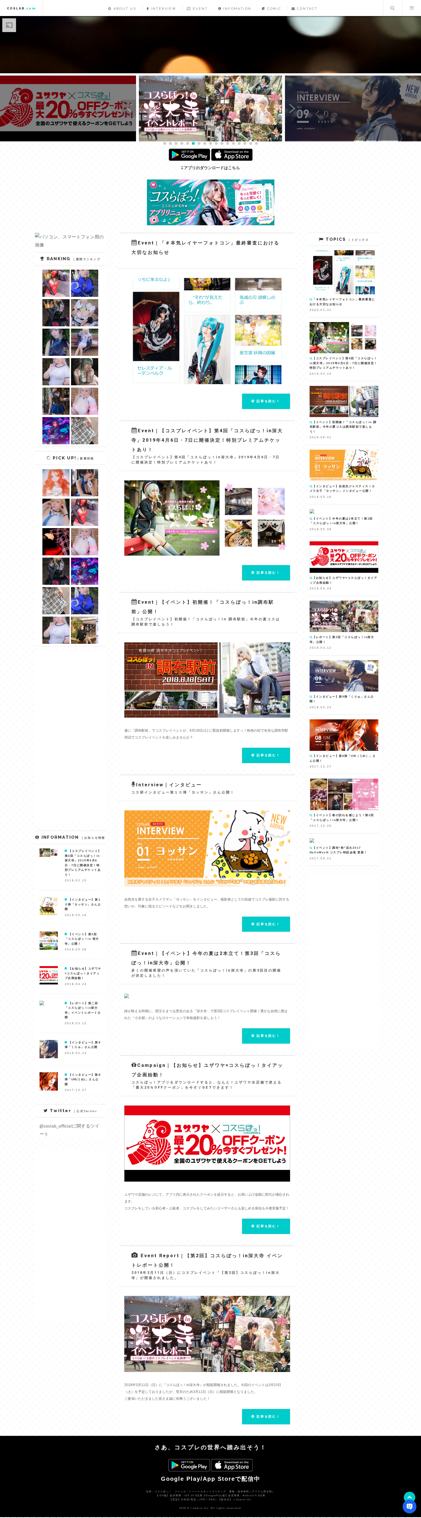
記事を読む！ (267, 401)
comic (273, 9)
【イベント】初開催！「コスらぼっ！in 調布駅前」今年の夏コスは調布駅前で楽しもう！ (343, 427)
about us (124, 9)
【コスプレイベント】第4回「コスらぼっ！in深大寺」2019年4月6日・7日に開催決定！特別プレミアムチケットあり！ (343, 363)
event (199, 9)
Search (392, 8)
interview (162, 9)
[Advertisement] (343, 961)
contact (307, 9)
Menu (412, 8)
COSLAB (21, 8)
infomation (236, 9)
